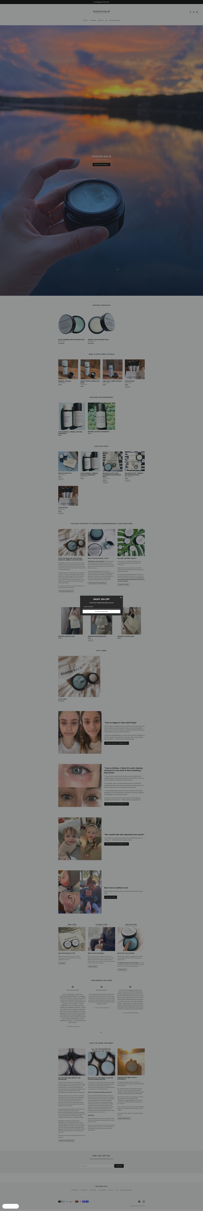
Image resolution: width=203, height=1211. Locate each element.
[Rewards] (10, 1206)
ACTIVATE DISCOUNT (101, 611)
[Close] (121, 597)
